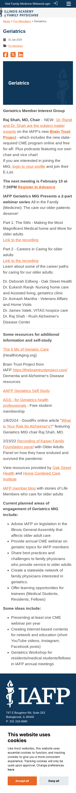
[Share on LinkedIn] (20, 55)
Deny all (53, 781)
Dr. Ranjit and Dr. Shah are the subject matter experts (37, 126)
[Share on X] (13, 55)
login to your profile (28, 166)
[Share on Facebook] (5, 55)
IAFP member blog (19, 488)
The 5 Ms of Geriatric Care (26, 349)
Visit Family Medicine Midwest (24, 3)
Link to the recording (21, 240)
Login (46, 3)
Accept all (22, 781)
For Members (22, 21)
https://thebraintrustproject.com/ (40, 370)
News (6, 21)
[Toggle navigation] (68, 3)
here (11, 769)
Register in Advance (36, 187)
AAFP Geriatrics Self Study (26, 391)
